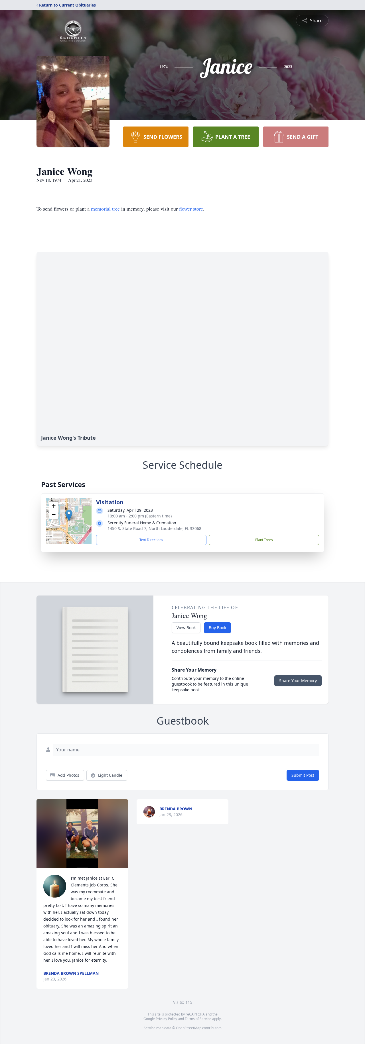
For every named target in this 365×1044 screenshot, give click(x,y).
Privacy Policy (166, 1018)
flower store (191, 208)
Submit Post (302, 775)
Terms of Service (198, 1018)
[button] (68, 515)
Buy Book (217, 627)
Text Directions (151, 539)
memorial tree (105, 208)
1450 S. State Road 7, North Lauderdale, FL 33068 (154, 528)
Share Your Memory (298, 680)
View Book (186, 627)
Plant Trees (264, 539)
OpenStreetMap (188, 1027)
